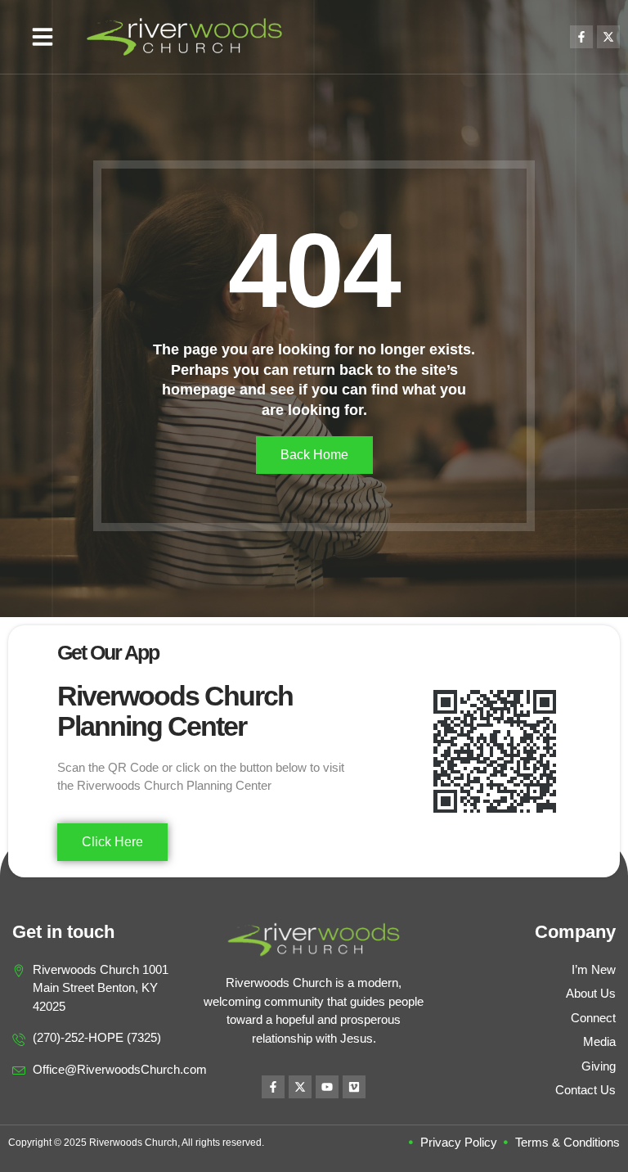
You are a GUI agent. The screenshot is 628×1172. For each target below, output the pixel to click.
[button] (42, 37)
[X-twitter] (608, 36)
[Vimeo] (354, 1086)
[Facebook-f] (581, 36)
